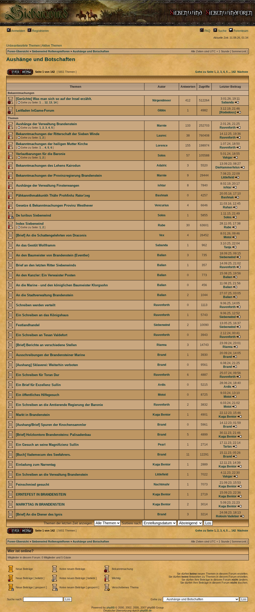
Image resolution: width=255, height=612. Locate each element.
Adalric (162, 165)
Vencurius (162, 205)
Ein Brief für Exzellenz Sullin (38, 385)
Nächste (242, 71)
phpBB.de (146, 610)
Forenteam (240, 31)
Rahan (227, 207)
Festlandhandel (28, 325)
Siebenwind (227, 257)
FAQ (207, 31)
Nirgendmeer (161, 100)
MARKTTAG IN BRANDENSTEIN (40, 504)
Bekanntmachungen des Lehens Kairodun (48, 165)
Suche (222, 31)
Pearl (161, 444)
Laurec (162, 135)
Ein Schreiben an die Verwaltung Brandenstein (52, 474)
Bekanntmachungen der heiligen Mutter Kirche (52, 144)
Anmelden (18, 31)
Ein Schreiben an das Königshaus (42, 315)
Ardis (162, 384)
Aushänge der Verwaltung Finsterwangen (47, 185)
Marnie (162, 125)
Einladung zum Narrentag (36, 464)
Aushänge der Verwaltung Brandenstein (46, 124)
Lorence (162, 145)
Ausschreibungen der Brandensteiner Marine (50, 355)
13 (50, 102)
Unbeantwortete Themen (23, 45)
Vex (161, 235)
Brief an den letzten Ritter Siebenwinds (46, 265)
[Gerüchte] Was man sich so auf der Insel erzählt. (54, 99)
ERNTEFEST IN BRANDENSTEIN (41, 494)
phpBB (111, 607)
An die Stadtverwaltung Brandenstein (44, 295)
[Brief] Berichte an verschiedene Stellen (46, 345)
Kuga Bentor (162, 414)
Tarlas (227, 446)
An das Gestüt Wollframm (36, 245)
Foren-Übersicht (18, 51)
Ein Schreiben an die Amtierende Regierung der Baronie (59, 405)
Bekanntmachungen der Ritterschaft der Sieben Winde (57, 134)
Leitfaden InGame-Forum (35, 110)
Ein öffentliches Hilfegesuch (37, 395)
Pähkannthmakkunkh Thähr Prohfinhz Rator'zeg (53, 195)
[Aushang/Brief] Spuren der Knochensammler (51, 425)
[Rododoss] (227, 112)
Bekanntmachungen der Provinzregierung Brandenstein (59, 175)
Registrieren (40, 31)
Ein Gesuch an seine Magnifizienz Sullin (47, 445)
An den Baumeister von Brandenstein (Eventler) (52, 255)
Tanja (227, 247)
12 (46, 102)
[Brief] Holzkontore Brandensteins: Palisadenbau (53, 435)
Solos (162, 155)
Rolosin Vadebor (227, 516)
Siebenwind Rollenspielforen (51, 51)
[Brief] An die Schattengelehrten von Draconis (51, 235)
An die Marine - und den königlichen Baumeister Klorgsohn (62, 285)
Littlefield (227, 177)
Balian (161, 255)
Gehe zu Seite (204, 71)
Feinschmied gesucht (32, 484)
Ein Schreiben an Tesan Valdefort (41, 335)
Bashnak (161, 195)
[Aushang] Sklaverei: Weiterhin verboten (47, 365)
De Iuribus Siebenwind (33, 215)
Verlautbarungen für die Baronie (40, 154)
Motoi (227, 237)
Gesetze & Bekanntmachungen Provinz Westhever (54, 205)
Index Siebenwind (30, 224)
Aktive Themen (52, 45)
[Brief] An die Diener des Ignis (39, 514)
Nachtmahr (162, 484)
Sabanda (227, 102)
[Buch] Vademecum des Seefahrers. (43, 455)
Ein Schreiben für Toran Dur (37, 375)
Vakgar (228, 157)
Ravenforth (228, 127)
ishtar (162, 185)
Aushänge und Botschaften (91, 51)
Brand (161, 355)
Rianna (162, 345)
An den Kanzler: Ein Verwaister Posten (45, 275)
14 (55, 102)
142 (233, 71)
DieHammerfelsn (227, 167)
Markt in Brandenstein (33, 415)
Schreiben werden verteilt (35, 305)
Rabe (161, 225)
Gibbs (162, 110)
